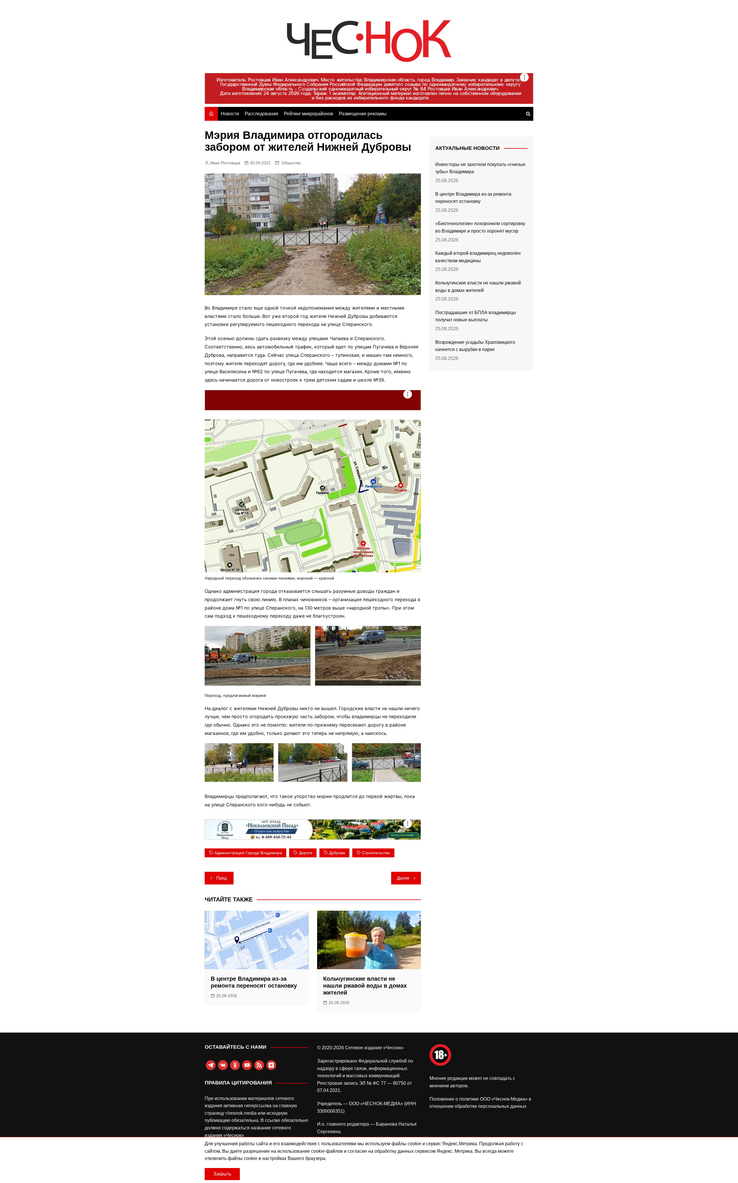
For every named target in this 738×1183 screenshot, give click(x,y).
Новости (230, 113)
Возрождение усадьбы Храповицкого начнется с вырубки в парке (475, 346)
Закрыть (222, 1173)
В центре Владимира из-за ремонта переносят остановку (473, 198)
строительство (376, 852)
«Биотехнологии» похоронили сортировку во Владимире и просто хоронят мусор (480, 227)
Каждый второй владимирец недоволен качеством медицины (478, 257)
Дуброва (337, 852)
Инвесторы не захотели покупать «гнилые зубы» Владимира (480, 168)
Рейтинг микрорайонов (308, 113)
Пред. (222, 878)
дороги (305, 852)
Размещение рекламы (363, 113)
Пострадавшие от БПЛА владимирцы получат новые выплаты (475, 316)
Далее (403, 878)
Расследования (261, 113)
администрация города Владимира (248, 852)
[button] (257, 655)
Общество (291, 163)
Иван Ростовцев (225, 163)
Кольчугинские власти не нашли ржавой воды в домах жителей (365, 986)
